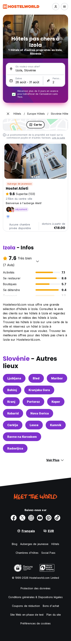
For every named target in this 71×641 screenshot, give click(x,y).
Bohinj (12, 390)
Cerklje (12, 425)
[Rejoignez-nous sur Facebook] (14, 518)
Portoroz (33, 401)
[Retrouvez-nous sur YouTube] (40, 518)
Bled (36, 378)
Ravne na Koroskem (22, 437)
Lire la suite (58, 137)
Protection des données (35, 588)
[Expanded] (8, 113)
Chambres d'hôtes (27, 552)
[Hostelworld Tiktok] (57, 518)
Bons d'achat (51, 605)
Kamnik (55, 425)
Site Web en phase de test (27, 614)
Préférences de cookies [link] (35, 623)
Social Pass (48, 552)
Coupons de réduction (26, 605)
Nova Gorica (39, 413)
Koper (56, 401)
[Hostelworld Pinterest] (49, 518)
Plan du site (53, 614)
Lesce (34, 425)
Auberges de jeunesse (34, 544)
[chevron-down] (37, 261)
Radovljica (15, 448)
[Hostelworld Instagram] (31, 518)
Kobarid (13, 413)
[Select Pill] (55, 6)
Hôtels (55, 544)
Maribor (57, 378)
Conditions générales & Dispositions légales (35, 597)
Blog (14, 544)
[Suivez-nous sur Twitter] (22, 518)
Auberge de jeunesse (19, 183)
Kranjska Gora (39, 390)
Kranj (11, 401)
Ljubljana (14, 378)
